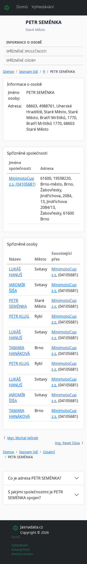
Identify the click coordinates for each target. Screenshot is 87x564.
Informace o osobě (24, 42)
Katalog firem (21, 550)
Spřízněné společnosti (26, 51)
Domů (22, 6)
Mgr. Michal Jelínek (22, 438)
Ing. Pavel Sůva (67, 443)
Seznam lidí (28, 71)
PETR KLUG (19, 316)
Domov (8, 71)
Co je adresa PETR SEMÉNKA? (34, 478)
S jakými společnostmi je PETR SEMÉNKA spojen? (35, 494)
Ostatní (49, 452)
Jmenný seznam (22, 554)
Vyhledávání (43, 6)
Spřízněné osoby (21, 60)
